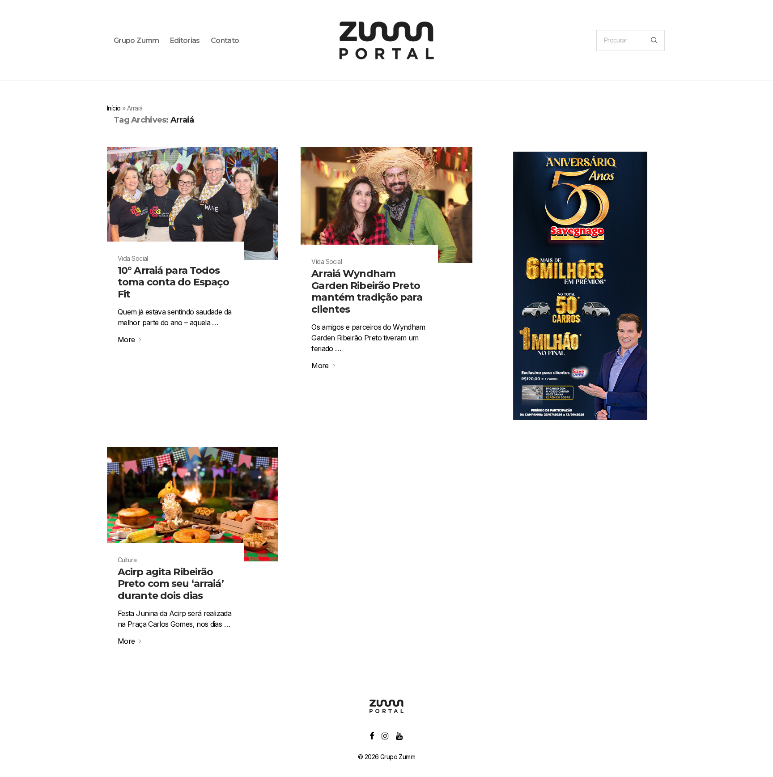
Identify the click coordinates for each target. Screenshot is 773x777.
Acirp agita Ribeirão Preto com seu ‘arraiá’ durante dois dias (171, 584)
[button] (653, 40)
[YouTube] (399, 735)
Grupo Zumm (136, 40)
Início (114, 108)
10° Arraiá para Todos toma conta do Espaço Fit (173, 282)
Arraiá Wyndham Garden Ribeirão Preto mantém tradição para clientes (366, 291)
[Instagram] (385, 735)
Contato (225, 40)
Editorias (185, 40)
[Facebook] (372, 735)
